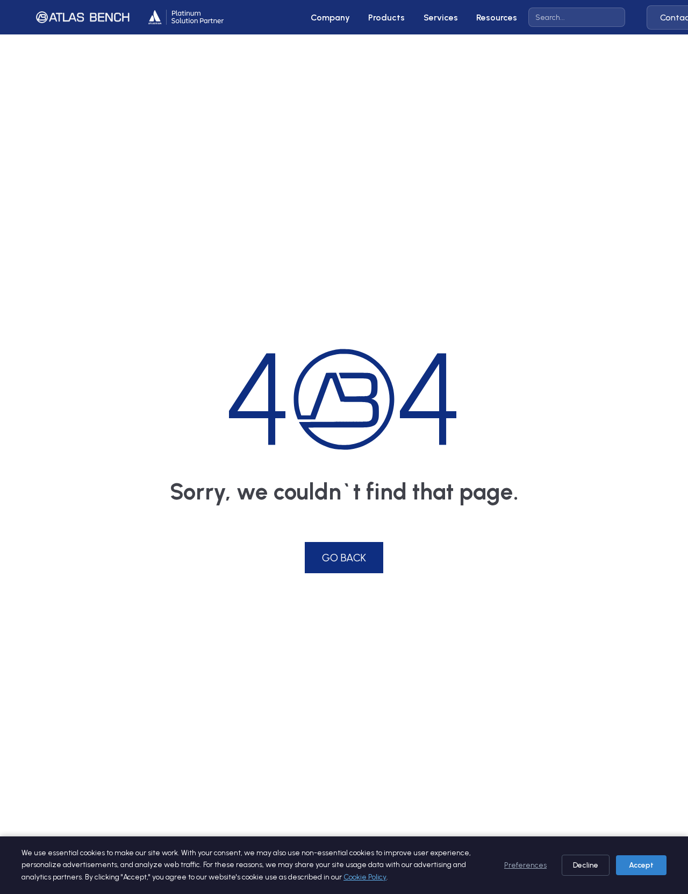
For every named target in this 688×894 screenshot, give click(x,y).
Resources (496, 17)
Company (330, 17)
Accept (641, 865)
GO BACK (344, 557)
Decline (585, 865)
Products (386, 17)
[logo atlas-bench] (82, 17)
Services (441, 17)
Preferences (525, 865)
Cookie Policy (364, 877)
